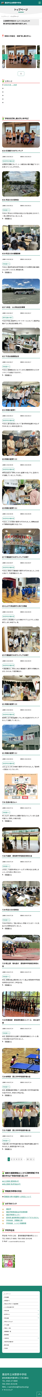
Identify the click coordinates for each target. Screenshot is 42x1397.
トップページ (7, 1294)
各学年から (7, 1314)
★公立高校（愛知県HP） (10, 1181)
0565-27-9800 (12, 1381)
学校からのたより (8, 1321)
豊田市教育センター (13, 1214)
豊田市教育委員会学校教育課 (16, 1212)
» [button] (33, 1159)
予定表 (6, 1348)
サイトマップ (8, 1389)
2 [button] (11, 1159)
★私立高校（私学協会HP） (11, 1184)
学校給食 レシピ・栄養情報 (16, 1223)
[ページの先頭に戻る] (39, 1394)
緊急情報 (6, 1334)
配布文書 (6, 1345)
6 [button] (21, 1159)
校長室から (8, 218)
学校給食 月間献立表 (14, 1220)
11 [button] (31, 1159)
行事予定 (6, 1338)
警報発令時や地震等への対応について (17, 1196)
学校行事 (6, 1310)
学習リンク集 (7, 1328)
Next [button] (37, 57)
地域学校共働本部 (8, 1341)
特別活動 (6, 1318)
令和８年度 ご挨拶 (10, 85)
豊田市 (8, 1209)
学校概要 (6, 1297)
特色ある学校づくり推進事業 (11, 1304)
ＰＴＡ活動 (6, 1325)
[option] (21, 56)
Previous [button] (5, 57)
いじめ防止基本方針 (9, 1307)
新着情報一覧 (7, 1331)
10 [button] (27, 1159)
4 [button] (16, 1159)
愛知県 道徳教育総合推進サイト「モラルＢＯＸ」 (22, 1217)
